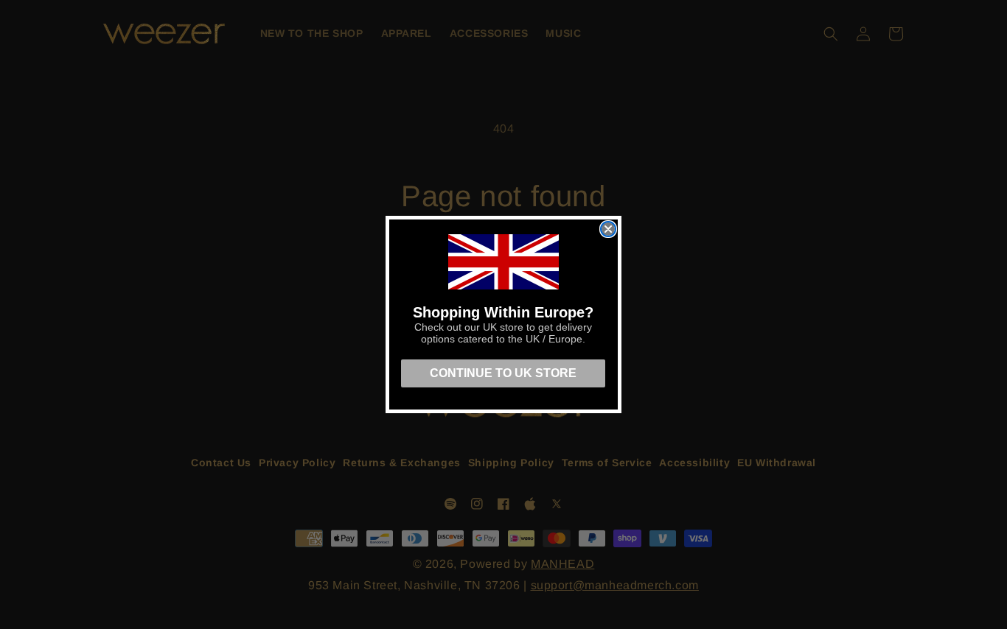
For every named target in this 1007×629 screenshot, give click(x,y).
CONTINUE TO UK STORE (503, 373)
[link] (503, 261)
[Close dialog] (608, 229)
